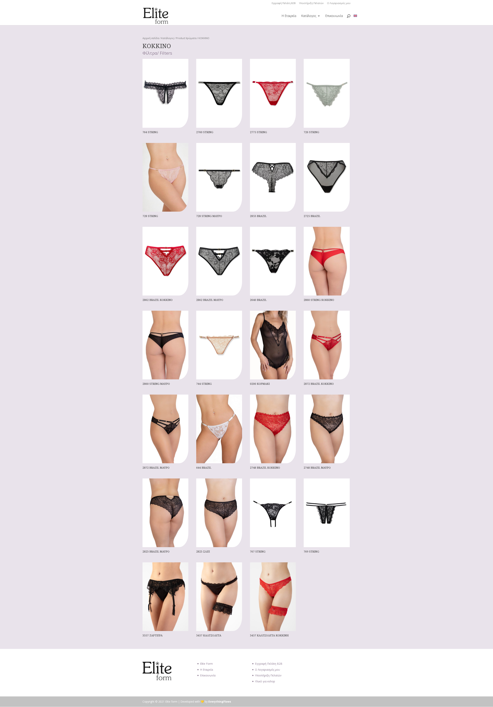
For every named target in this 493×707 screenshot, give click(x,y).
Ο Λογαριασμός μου (338, 3)
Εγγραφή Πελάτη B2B (284, 3)
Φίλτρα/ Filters (157, 53)
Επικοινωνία (334, 16)
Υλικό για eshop (265, 681)
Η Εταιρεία (289, 16)
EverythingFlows (219, 701)
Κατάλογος (308, 16)
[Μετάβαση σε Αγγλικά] (355, 16)
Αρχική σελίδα (151, 38)
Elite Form (206, 663)
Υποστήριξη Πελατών (311, 3)
